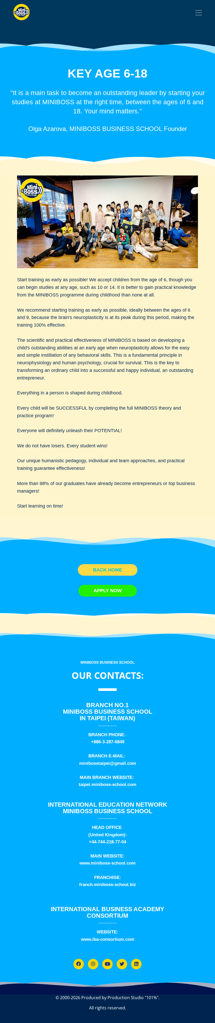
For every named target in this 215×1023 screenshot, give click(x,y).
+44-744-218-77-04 (107, 841)
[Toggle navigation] (198, 13)
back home (107, 570)
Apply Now (108, 590)
